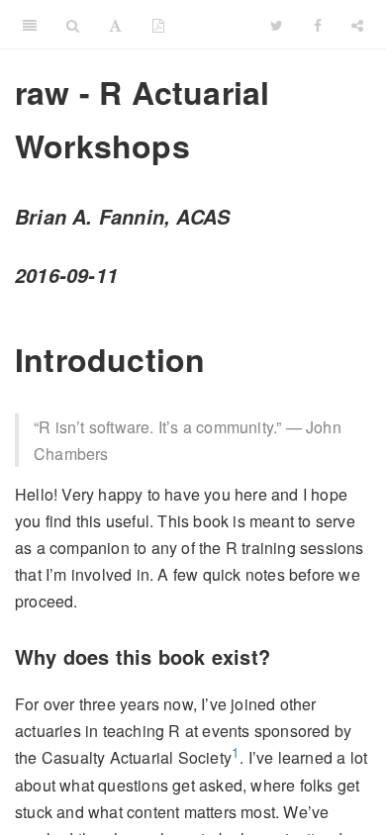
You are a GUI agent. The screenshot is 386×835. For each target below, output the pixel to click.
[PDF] (158, 24)
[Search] (72, 24)
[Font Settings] (115, 24)
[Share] (357, 24)
